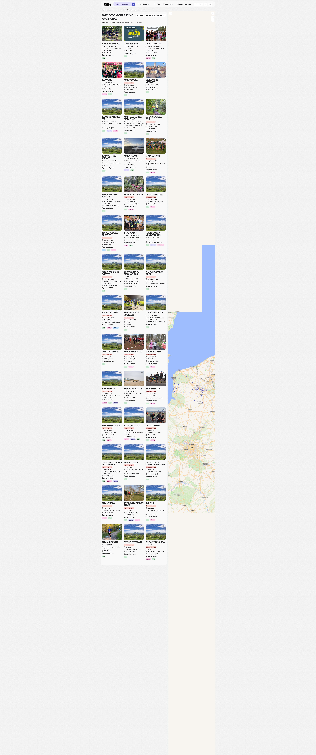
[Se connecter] (205, 4)
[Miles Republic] (107, 4)
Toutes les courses (108, 10)
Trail (118, 10)
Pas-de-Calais (141, 10)
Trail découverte (128, 10)
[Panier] (210, 4)
